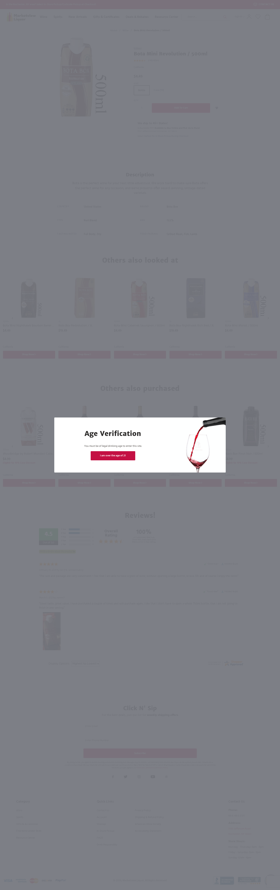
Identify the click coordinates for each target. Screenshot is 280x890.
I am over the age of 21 (113, 455)
